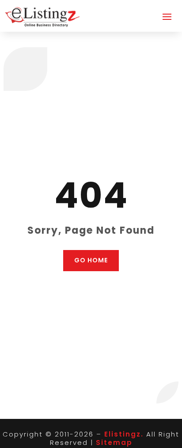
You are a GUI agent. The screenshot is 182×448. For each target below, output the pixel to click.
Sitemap (114, 442)
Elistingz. (124, 434)
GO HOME (91, 260)
